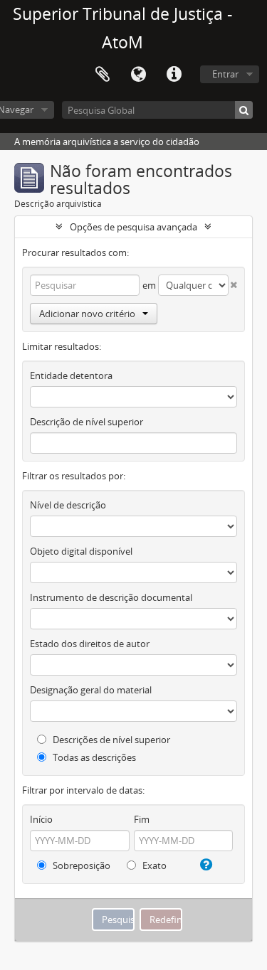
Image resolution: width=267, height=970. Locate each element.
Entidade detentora (71, 375)
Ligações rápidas (174, 74)
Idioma (138, 74)
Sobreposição (80, 865)
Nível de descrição (68, 505)
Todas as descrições (93, 757)
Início (41, 819)
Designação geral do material (91, 689)
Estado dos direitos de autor (90, 643)
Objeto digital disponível (81, 551)
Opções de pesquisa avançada (133, 226)
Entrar (225, 74)
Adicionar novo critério (87, 313)
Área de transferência (102, 74)
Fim (142, 819)
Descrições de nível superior (110, 739)
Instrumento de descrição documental (111, 597)
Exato (153, 865)
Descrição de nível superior (86, 421)
